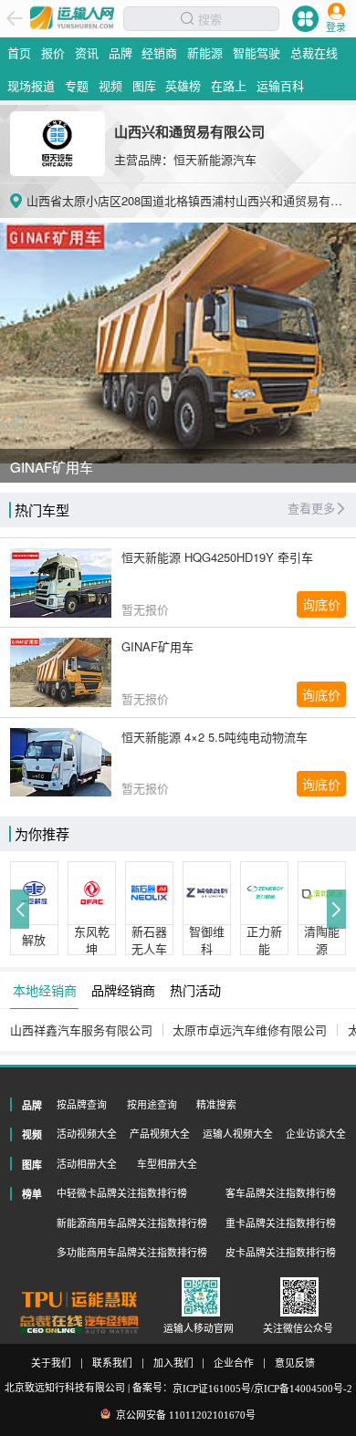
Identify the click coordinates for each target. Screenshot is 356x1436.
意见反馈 (295, 1363)
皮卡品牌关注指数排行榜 (280, 1252)
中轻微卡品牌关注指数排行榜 (122, 1193)
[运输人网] (72, 16)
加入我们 (173, 1363)
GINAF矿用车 (157, 646)
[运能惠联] (79, 1299)
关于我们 (51, 1363)
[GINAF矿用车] (61, 672)
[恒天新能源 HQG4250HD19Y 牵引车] (61, 583)
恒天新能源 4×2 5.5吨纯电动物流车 (214, 736)
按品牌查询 (82, 1104)
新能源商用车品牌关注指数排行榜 (132, 1223)
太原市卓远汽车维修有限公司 (250, 1029)
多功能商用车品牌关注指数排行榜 (132, 1252)
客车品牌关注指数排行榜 (280, 1193)
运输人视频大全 (238, 1134)
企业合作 (234, 1363)
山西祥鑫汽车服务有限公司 (81, 1029)
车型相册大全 (167, 1164)
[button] (20, 909)
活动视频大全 (87, 1134)
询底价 (321, 604)
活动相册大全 (87, 1164)
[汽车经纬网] (111, 1325)
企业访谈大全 (316, 1134)
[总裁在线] (51, 1325)
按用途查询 (152, 1104)
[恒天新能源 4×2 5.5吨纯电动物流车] (61, 762)
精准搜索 (216, 1104)
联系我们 (112, 1363)
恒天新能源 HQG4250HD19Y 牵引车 (217, 557)
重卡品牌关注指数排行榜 (280, 1223)
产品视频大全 (160, 1134)
